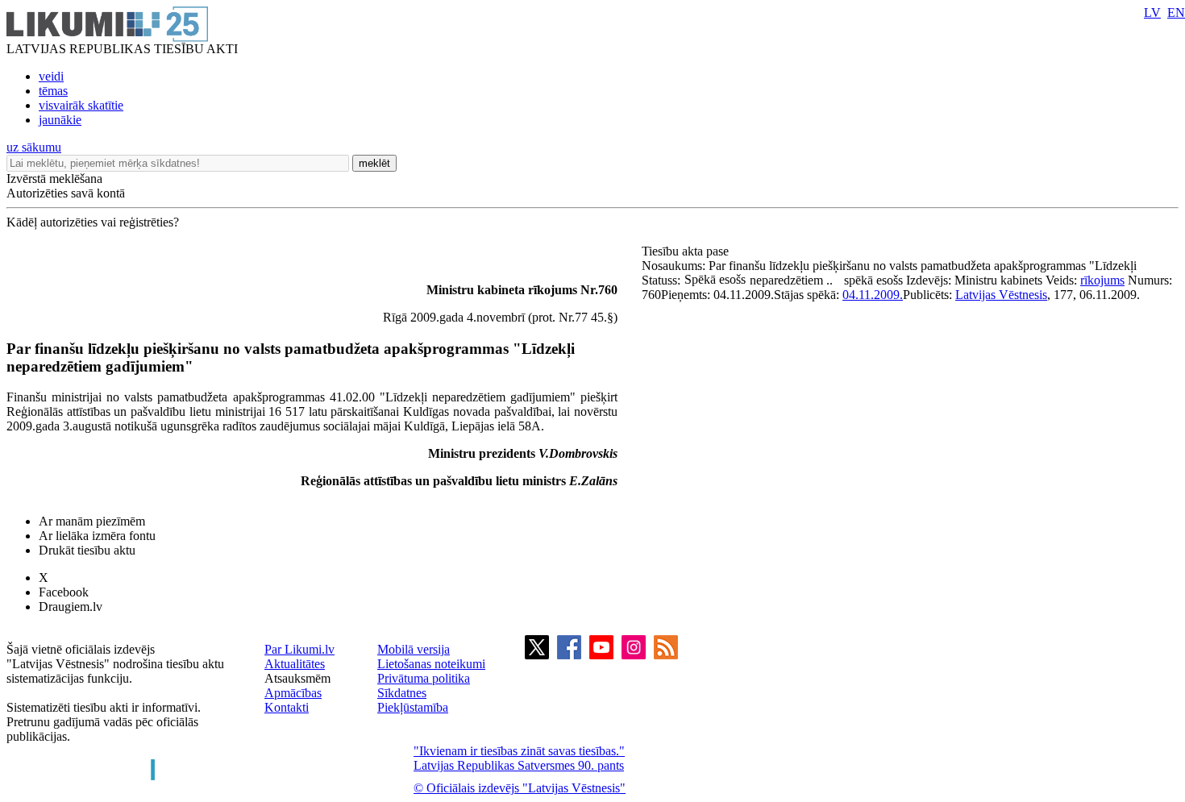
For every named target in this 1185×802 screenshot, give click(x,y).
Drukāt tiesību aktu (87, 550)
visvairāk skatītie (81, 105)
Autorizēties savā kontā (65, 193)
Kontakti (286, 707)
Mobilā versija (413, 649)
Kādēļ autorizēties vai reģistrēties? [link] (92, 222)
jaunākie (60, 120)
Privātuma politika (423, 678)
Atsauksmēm (297, 678)
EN (1176, 12)
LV (1152, 12)
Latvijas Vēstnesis (1001, 294)
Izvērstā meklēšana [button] (54, 178)
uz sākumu (33, 147)
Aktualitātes (294, 664)
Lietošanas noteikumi (431, 664)
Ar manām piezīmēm (92, 521)
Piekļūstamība (412, 707)
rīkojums (1102, 280)
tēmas (53, 91)
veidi (51, 76)
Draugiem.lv (70, 606)
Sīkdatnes (401, 693)
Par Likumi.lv (299, 649)
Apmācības (293, 693)
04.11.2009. (872, 294)
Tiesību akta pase (687, 251)
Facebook (64, 592)
